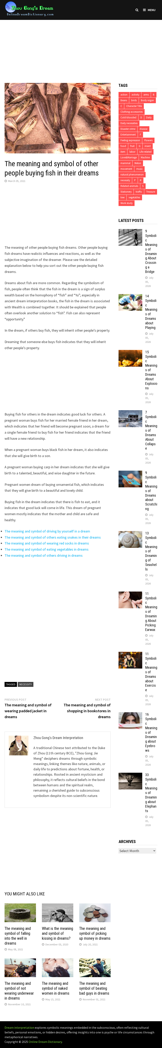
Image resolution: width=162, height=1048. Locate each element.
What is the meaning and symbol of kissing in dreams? (57, 933)
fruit (132, 146)
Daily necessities (129, 123)
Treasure (150, 191)
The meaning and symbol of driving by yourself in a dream (47, 531)
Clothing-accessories (132, 111)
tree (122, 197)
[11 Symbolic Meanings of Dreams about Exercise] (130, 654)
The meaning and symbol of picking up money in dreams (94, 933)
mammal (125, 163)
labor (132, 151)
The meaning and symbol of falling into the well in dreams (18, 936)
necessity (25, 684)
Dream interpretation (19, 1027)
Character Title (134, 106)
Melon (138, 163)
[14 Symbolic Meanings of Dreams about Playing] (130, 296)
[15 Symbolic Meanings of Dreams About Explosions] (130, 352)
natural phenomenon (132, 174)
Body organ (147, 100)
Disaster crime (128, 129)
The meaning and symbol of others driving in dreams (44, 555)
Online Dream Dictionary (45, 1042)
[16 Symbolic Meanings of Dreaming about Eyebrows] (130, 715)
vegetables (134, 197)
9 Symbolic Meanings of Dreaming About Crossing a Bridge (151, 251)
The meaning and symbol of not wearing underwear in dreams (19, 991)
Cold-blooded (128, 117)
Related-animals (129, 186)
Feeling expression (130, 140)
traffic (139, 191)
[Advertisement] (81, 47)
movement (126, 169)
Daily (149, 117)
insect (148, 146)
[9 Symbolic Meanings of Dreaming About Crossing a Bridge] (130, 231)
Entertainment (128, 134)
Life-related (145, 151)
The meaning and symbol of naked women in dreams (55, 988)
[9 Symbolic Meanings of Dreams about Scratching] (130, 473)
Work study (127, 203)
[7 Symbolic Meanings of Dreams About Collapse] (130, 413)
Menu (151, 10)
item (123, 151)
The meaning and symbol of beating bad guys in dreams (94, 988)
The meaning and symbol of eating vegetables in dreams (47, 549)
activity (135, 94)
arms (146, 94)
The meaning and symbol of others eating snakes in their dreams (53, 537)
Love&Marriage (129, 157)
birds (134, 100)
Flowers (148, 140)
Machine (145, 157)
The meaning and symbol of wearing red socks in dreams (47, 543)
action (124, 94)
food (123, 146)
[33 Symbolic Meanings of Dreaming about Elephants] (130, 775)
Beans (124, 100)
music (139, 169)
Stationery (126, 191)
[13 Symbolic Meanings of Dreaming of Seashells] (130, 533)
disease (143, 129)
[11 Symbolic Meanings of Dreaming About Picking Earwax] (130, 594)
